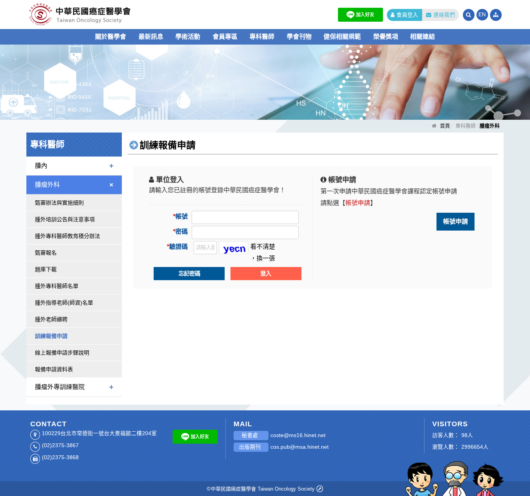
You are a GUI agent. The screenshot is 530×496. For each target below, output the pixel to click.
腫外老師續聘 (51, 319)
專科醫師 (261, 36)
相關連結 (422, 36)
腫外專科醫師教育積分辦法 (67, 236)
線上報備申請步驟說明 (62, 353)
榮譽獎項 (385, 36)
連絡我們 (444, 15)
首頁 (445, 126)
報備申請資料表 (54, 369)
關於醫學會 (110, 36)
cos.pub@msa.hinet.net (299, 447)
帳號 (180, 216)
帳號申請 (455, 221)
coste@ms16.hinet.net (298, 435)
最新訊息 (151, 36)
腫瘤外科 (47, 184)
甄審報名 (46, 253)
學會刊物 (299, 36)
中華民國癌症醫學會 (104, 14)
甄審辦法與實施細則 (59, 203)
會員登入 (407, 15)
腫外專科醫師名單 (56, 286)
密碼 (180, 231)
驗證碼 (177, 246)
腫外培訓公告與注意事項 (65, 219)
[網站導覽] (496, 15)
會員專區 (225, 36)
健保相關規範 (342, 36)
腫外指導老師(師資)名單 (64, 303)
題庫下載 (46, 269)
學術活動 (187, 36)
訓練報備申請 (51, 336)
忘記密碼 (189, 273)
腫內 (41, 165)
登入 (265, 273)
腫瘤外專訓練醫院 (60, 387)
